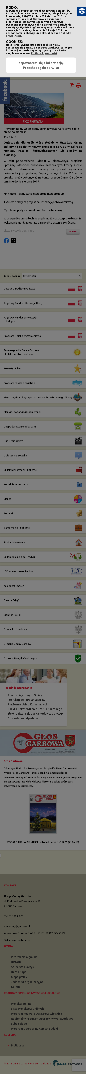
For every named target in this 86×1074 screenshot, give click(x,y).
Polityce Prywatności (44, 53)
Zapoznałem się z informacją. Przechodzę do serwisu (41, 65)
